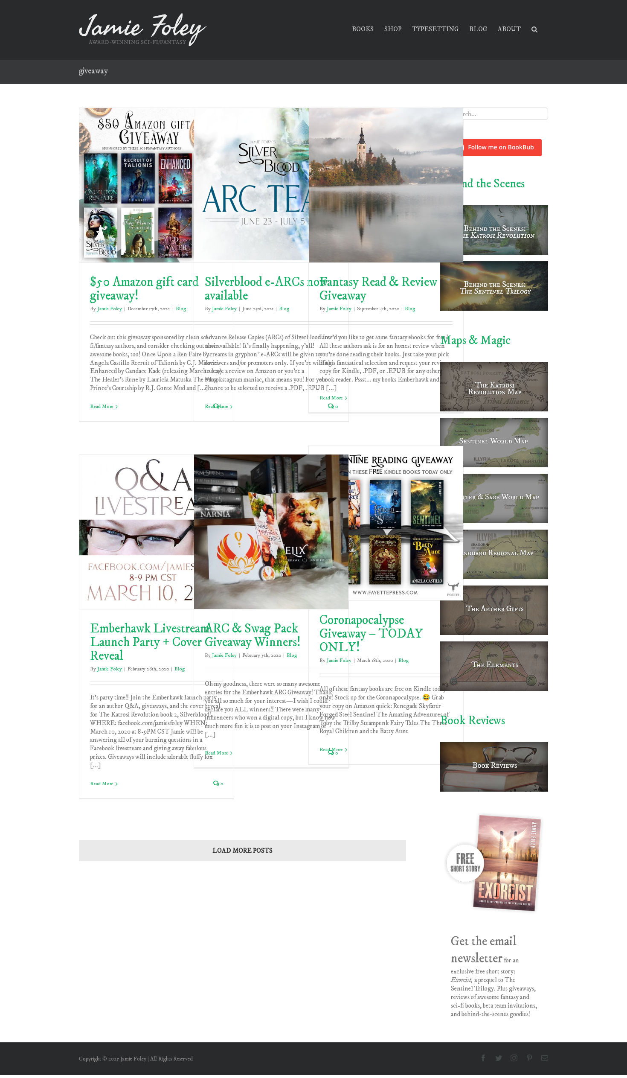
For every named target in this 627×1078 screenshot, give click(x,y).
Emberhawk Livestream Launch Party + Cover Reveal (149, 642)
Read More (101, 406)
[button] (534, 28)
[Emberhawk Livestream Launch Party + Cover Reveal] (156, 532)
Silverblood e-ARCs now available (266, 289)
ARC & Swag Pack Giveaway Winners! (253, 635)
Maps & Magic (475, 340)
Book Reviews (472, 720)
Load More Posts (242, 851)
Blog (181, 309)
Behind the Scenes (482, 183)
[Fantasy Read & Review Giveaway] (386, 185)
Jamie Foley (109, 309)
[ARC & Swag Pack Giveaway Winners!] (271, 532)
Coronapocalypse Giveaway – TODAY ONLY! (371, 634)
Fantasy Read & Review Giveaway (378, 289)
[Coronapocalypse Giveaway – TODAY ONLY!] (386, 523)
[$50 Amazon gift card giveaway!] (156, 185)
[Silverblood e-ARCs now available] (271, 185)
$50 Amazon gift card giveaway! (144, 289)
